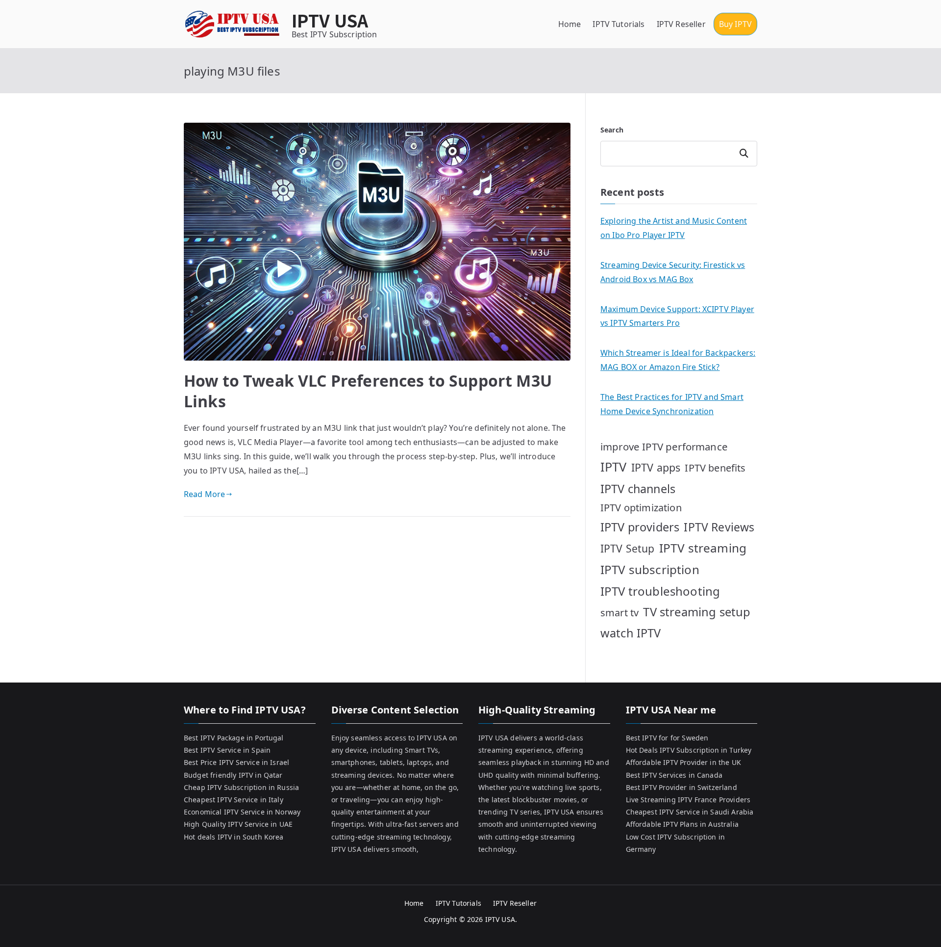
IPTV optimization (641, 507)
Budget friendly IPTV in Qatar (233, 775)
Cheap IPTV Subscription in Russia (241, 787)
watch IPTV (630, 633)
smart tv (619, 612)
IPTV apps (655, 467)
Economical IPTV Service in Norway (242, 811)
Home (569, 24)
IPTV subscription (649, 569)
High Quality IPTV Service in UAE (238, 824)
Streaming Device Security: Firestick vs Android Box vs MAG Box (672, 272)
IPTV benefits (715, 467)
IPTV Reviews (719, 527)
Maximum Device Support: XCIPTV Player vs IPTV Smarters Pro (677, 316)
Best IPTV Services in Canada (674, 775)
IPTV (613, 466)
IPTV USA (330, 19)
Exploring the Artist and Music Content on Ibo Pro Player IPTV (673, 227)
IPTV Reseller (681, 24)
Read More (204, 494)
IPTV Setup (627, 548)
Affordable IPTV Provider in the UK (683, 762)
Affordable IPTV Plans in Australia (682, 824)
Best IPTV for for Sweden (667, 737)
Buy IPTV (735, 24)
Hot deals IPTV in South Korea (234, 837)
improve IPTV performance (664, 446)
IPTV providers (639, 527)
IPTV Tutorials (618, 24)
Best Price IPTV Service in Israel (236, 762)
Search (611, 129)
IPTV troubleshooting (660, 591)
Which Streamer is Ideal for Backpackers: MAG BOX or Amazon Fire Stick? (677, 359)
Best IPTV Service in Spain (227, 750)
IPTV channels (637, 489)
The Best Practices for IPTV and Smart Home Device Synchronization (671, 404)
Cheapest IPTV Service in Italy (233, 799)
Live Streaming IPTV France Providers (688, 799)
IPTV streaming (702, 548)
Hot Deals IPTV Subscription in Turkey (689, 750)
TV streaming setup (696, 612)
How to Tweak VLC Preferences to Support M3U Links (368, 391)
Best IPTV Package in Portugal (234, 737)
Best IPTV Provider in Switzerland (681, 787)
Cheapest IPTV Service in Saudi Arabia (690, 811)
